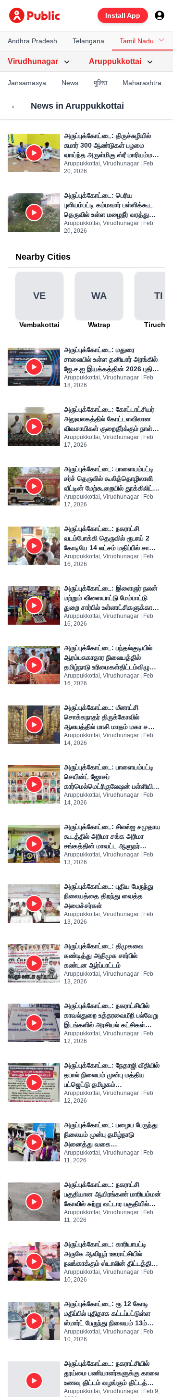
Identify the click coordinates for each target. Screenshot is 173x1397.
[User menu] (159, 15)
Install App (122, 15)
